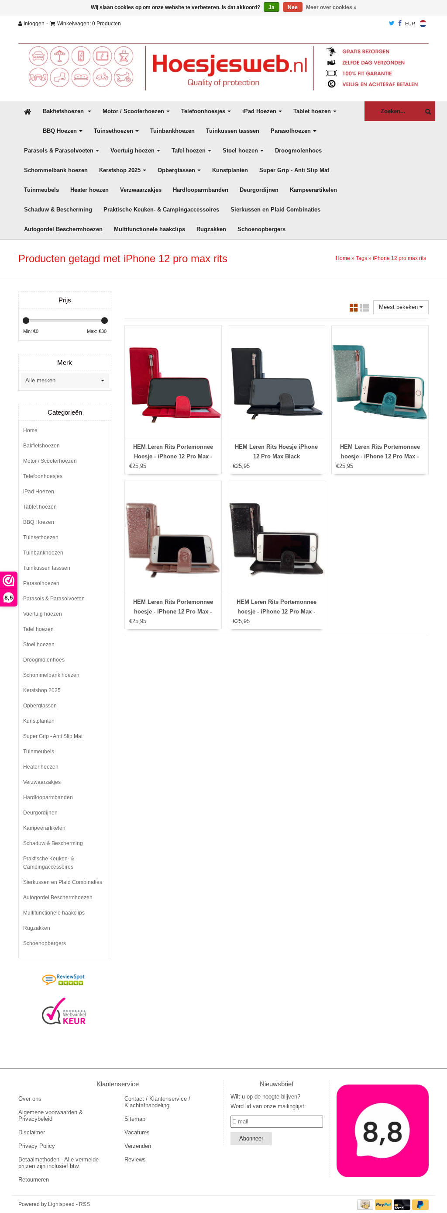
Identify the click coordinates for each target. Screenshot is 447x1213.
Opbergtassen (176, 170)
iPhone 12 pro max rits (399, 258)
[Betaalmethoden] (366, 1204)
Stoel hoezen (240, 150)
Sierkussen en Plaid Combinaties (275, 209)
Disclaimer (31, 1132)
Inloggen (33, 24)
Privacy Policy (36, 1146)
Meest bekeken (399, 307)
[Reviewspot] (63, 981)
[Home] (223, 66)
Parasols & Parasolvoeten (58, 150)
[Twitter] (392, 23)
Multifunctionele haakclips (149, 229)
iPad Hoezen (259, 111)
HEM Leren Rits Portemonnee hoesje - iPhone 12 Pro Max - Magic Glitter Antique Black (276, 611)
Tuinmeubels (41, 190)
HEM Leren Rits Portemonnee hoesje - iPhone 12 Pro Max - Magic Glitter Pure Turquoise (380, 456)
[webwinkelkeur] (63, 1011)
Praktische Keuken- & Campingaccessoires (161, 209)
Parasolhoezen (291, 131)
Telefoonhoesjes (203, 111)
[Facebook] (400, 23)
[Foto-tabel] (354, 309)
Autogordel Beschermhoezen (63, 229)
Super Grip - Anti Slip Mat (294, 170)
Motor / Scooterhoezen (133, 111)
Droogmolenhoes (298, 150)
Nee (293, 7)
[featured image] (383, 1131)
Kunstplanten (230, 170)
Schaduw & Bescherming (58, 209)
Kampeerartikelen (313, 190)
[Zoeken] (426, 111)
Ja (271, 7)
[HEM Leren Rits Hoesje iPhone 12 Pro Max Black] (276, 382)
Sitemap (134, 1119)
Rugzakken (211, 229)
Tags (361, 258)
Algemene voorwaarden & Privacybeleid (50, 1115)
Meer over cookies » (331, 7)
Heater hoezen (89, 190)
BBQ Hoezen (60, 131)
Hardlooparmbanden (200, 190)
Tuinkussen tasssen (232, 131)
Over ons (29, 1098)
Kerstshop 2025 (120, 170)
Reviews (135, 1159)
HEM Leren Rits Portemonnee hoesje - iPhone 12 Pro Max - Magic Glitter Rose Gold (173, 611)
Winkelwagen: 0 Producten (89, 24)
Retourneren (33, 1179)
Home (343, 258)
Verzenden (137, 1146)
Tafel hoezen (189, 150)
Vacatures (137, 1132)
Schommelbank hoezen (56, 170)
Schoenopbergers (261, 229)
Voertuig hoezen (132, 150)
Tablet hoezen (312, 111)
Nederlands (422, 23)
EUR (410, 23)
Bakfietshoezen (64, 111)
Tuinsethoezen (113, 131)
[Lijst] (364, 309)
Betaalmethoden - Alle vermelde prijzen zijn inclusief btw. (58, 1162)
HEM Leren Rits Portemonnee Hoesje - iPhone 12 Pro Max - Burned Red (173, 456)
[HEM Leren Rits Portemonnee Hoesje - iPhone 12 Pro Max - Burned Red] (173, 382)
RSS (84, 1204)
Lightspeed (61, 1204)
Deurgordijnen (259, 190)
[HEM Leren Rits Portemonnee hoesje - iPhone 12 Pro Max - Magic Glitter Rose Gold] (173, 537)
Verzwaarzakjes (141, 190)
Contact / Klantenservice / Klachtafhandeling (157, 1102)
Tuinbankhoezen (172, 131)
